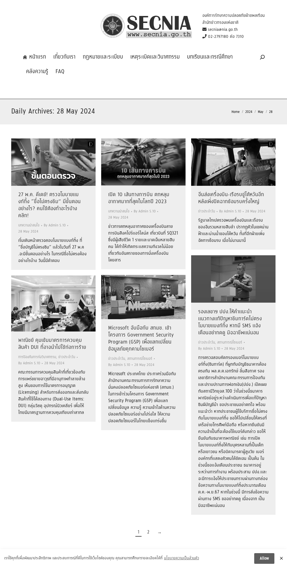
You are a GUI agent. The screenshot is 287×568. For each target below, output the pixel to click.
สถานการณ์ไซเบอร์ (229, 343)
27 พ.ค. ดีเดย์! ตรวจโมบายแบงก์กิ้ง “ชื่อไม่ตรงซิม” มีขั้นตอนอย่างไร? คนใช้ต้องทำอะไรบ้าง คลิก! (49, 205)
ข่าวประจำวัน (206, 211)
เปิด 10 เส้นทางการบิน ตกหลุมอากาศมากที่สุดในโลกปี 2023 (138, 198)
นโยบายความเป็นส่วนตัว (181, 558)
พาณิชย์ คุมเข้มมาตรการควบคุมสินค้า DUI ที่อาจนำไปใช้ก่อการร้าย (52, 344)
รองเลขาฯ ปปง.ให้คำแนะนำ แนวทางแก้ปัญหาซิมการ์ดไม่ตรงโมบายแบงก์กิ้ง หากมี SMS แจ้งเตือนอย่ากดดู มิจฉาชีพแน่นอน (230, 322)
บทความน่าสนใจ (29, 225)
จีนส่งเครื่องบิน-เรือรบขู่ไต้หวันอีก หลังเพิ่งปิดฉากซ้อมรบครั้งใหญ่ (231, 198)
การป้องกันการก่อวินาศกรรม (37, 357)
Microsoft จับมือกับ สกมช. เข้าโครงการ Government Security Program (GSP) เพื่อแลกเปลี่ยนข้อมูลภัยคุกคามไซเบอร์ (141, 338)
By (55, 225)
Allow (264, 558)
